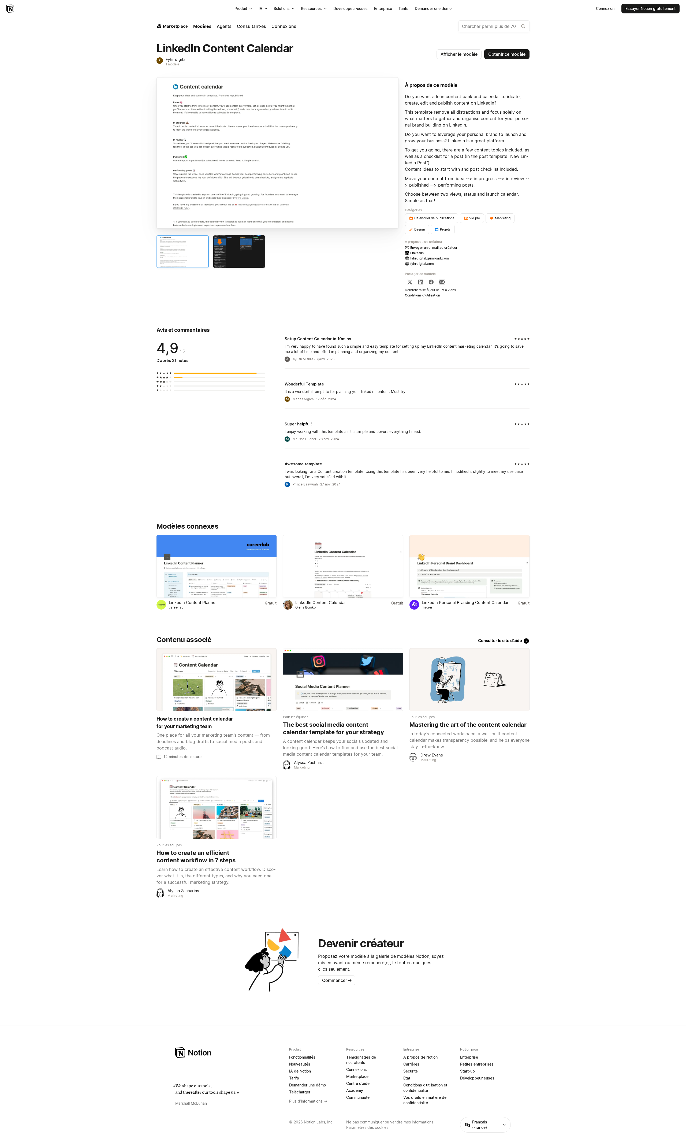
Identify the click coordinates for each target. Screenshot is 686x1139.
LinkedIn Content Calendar (320, 602)
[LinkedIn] (420, 282)
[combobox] (494, 26)
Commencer (337, 980)
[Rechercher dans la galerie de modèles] (523, 26)
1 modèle (172, 64)
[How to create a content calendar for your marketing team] (216, 679)
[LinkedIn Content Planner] (216, 566)
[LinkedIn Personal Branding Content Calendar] (469, 566)
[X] (410, 282)
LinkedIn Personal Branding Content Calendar (465, 602)
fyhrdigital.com (422, 264)
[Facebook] (431, 282)
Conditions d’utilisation (422, 295)
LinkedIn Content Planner (193, 602)
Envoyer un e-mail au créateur (434, 248)
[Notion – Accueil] (10, 8)
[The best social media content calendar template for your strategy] (343, 679)
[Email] (442, 282)
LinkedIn (417, 253)
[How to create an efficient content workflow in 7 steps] (216, 807)
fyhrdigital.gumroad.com (429, 258)
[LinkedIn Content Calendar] (343, 566)
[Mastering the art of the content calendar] (469, 679)
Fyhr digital (176, 59)
